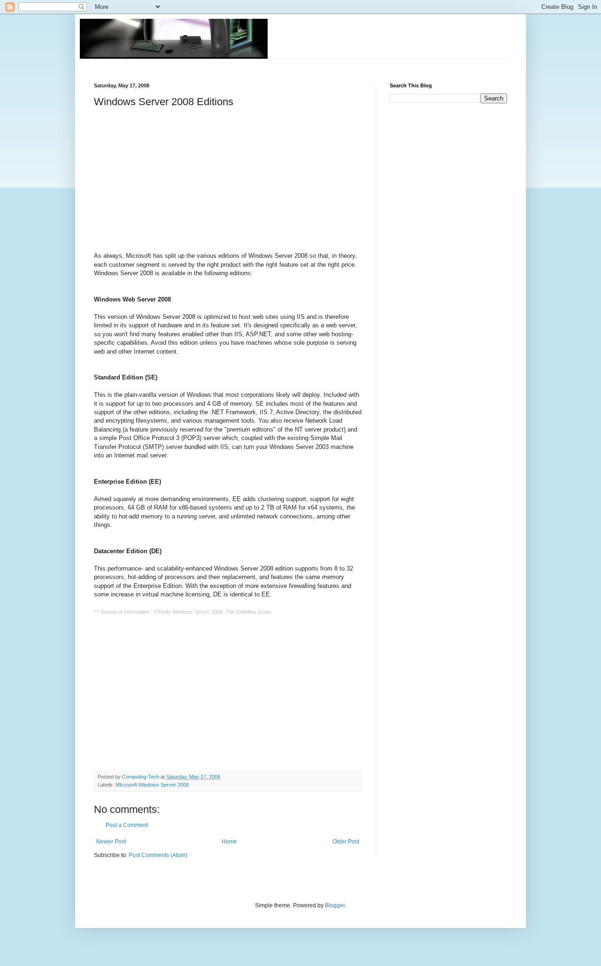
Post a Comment (127, 825)
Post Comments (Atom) (158, 855)
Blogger (335, 905)
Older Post (345, 841)
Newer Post (111, 841)
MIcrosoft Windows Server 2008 (152, 785)
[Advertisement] (265, 62)
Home (229, 841)
